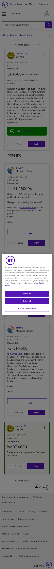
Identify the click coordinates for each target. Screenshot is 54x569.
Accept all (27, 293)
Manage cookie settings (27, 308)
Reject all (27, 301)
